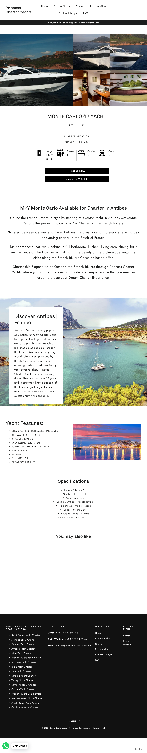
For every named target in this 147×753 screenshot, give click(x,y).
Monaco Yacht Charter (23, 639)
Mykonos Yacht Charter (23, 662)
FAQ (85, 13)
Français (71, 720)
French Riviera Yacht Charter (26, 657)
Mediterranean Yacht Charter (27, 698)
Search (126, 635)
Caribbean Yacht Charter (24, 707)
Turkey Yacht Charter (22, 680)
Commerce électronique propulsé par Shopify (87, 728)
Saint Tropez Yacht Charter (25, 635)
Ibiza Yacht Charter (21, 666)
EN (137, 749)
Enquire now (76, 171)
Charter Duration (76, 136)
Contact (80, 6)
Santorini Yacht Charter (23, 684)
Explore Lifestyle (68, 13)
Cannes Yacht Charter (23, 644)
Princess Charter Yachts (19, 10)
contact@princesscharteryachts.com (73, 645)
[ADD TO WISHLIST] (20, 550)
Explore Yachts (62, 6)
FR (140, 749)
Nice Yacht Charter (21, 653)
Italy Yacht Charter (21, 671)
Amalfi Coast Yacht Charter (25, 703)
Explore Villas (98, 6)
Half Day (69, 141)
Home (44, 6)
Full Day (83, 141)
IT (144, 749)
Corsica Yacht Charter (23, 689)
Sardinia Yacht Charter (23, 675)
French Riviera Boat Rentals (26, 693)
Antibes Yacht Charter (23, 648)
